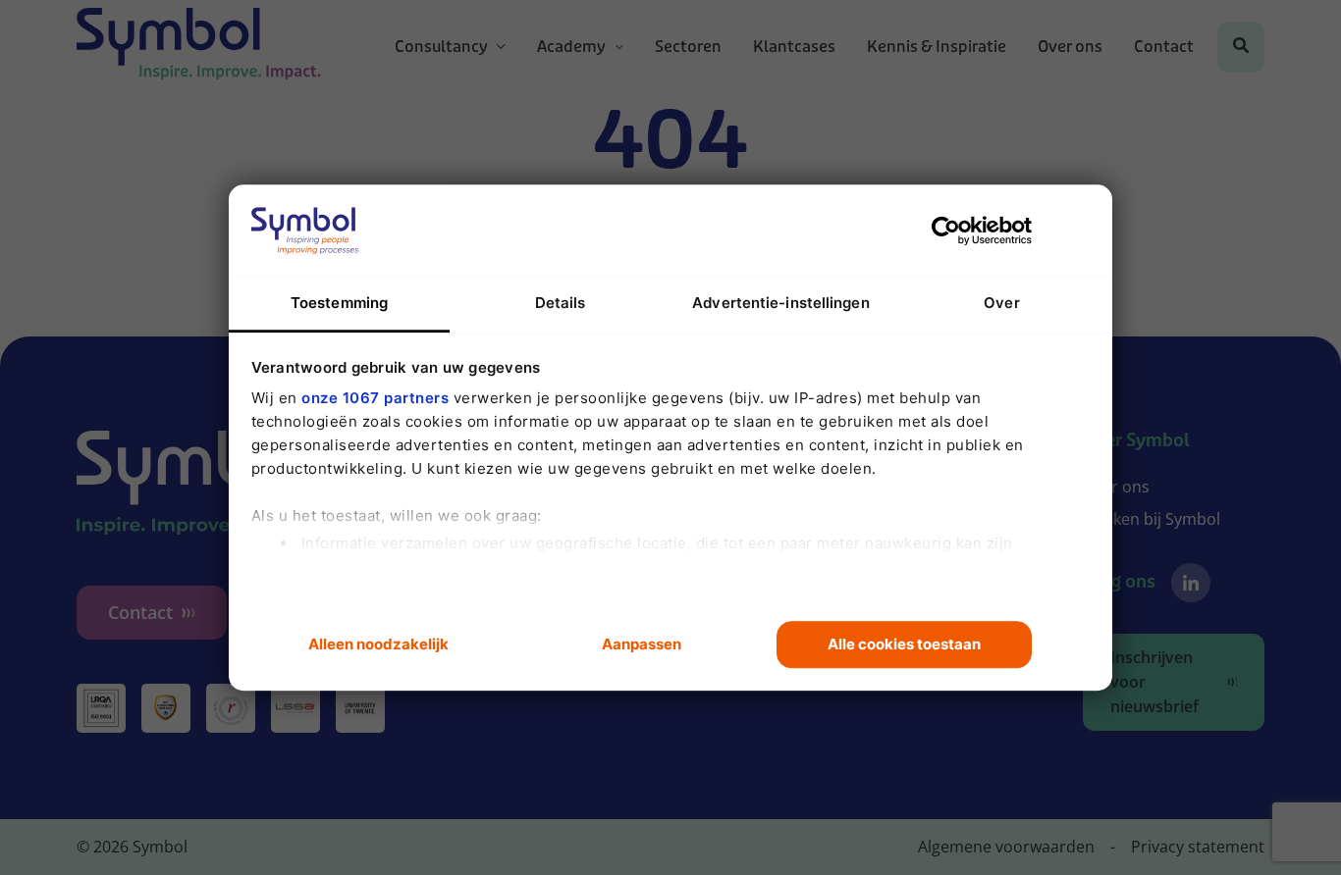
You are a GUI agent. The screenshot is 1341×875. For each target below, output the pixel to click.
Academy (571, 47)
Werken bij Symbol (1151, 519)
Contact (1164, 47)
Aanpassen (641, 644)
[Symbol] (199, 47)
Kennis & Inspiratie (936, 47)
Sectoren (688, 47)
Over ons (1070, 47)
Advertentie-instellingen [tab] (780, 302)
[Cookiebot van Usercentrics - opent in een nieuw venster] (946, 230)
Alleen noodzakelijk (378, 644)
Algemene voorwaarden (1006, 846)
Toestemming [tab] (339, 302)
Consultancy (441, 47)
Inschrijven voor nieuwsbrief (1154, 681)
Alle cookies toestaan (904, 644)
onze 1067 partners (375, 397)
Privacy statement (1197, 846)
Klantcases (794, 47)
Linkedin (1190, 582)
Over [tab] (1001, 302)
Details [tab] (560, 302)
